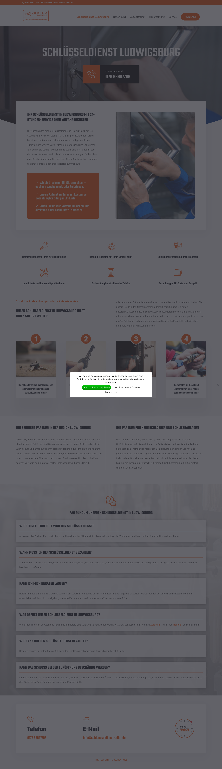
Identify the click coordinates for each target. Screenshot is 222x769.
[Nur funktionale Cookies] (218, 384)
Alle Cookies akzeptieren (97, 387)
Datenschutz (111, 392)
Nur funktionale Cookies (127, 387)
